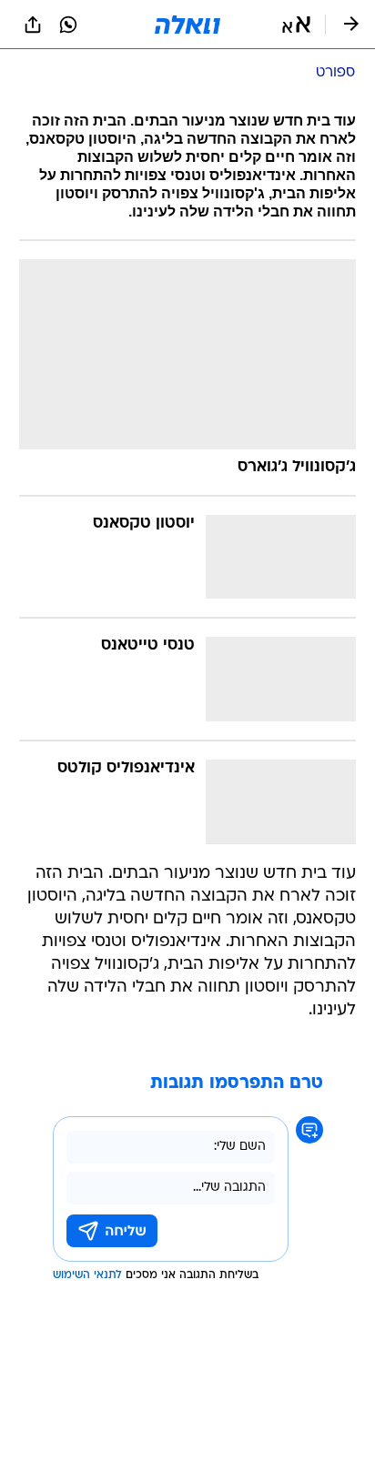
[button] (296, 24)
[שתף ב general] (33, 25)
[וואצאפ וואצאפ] (68, 24)
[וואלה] (187, 24)
